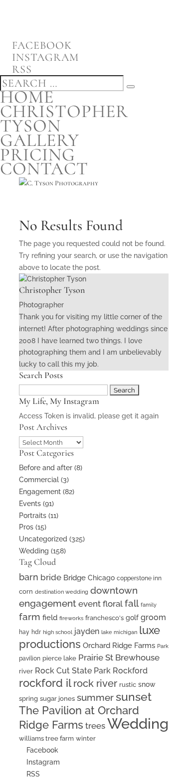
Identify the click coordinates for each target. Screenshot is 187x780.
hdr (36, 632)
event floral (100, 604)
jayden (86, 631)
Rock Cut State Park (73, 670)
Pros (26, 527)
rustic (127, 684)
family (149, 605)
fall (132, 603)
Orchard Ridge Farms (119, 645)
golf (132, 618)
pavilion (29, 658)
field (49, 617)
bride (50, 577)
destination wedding (61, 592)
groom (153, 617)
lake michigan (119, 632)
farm (29, 616)
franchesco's (104, 618)
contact (44, 168)
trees (95, 726)
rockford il (45, 682)
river (26, 671)
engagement (47, 603)
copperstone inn (139, 578)
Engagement (40, 492)
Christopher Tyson (64, 118)
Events (30, 504)
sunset (134, 696)
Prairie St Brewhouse (119, 657)
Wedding (34, 551)
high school (57, 632)
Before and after (45, 468)
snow (147, 684)
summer (95, 697)
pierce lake (59, 658)
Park (163, 646)
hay (24, 632)
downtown (114, 590)
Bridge (74, 577)
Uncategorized (43, 539)
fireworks (71, 618)
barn (28, 577)
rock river (95, 683)
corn (26, 591)
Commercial (39, 480)
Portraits (32, 516)
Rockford (130, 670)
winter (86, 738)
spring (28, 698)
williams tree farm (46, 738)
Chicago (101, 578)
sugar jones (57, 698)
